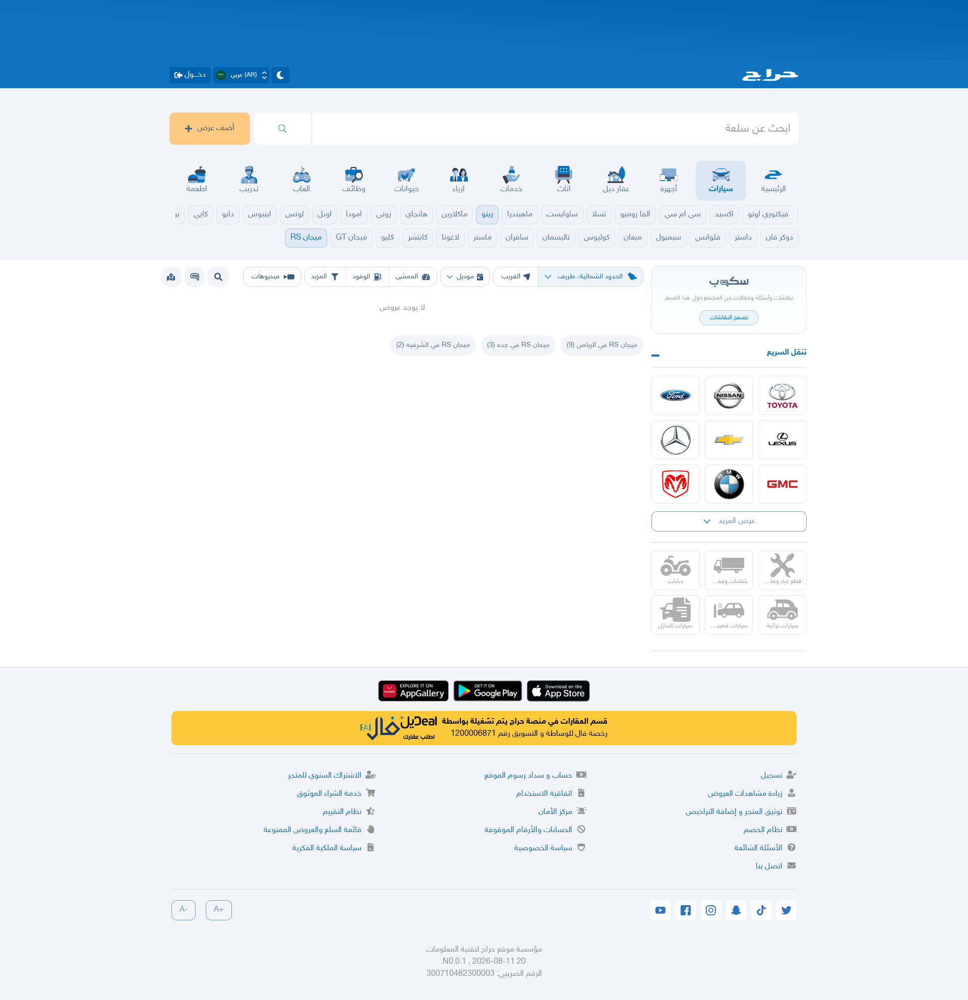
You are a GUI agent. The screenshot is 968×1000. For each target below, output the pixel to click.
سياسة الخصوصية (543, 848)
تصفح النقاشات (729, 317)
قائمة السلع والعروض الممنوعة (312, 830)
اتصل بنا (769, 866)
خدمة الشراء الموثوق (329, 794)
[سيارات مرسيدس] (675, 439)
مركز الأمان (555, 812)
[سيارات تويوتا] (782, 395)
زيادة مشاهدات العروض (745, 794)
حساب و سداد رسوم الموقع (528, 776)
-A (183, 910)
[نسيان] (729, 395)
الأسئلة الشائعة (758, 848)
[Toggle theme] (280, 75)
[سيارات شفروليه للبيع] (729, 439)
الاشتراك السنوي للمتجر (324, 776)
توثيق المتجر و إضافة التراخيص (734, 812)
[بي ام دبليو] (729, 484)
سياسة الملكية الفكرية (326, 848)
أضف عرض (215, 128)
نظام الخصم (763, 830)
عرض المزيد (736, 521)
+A (219, 910)
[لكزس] (782, 439)
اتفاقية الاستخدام (544, 794)
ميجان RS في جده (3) (518, 345)
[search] (282, 128)
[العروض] (171, 276)
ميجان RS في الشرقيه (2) (433, 345)
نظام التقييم (342, 812)
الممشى (406, 276)
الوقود (361, 276)
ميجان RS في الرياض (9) (602, 345)
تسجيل (771, 776)
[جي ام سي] (782, 484)
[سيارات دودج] (675, 484)
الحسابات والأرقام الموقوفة (528, 830)
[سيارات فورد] (675, 395)
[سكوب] (195, 277)
